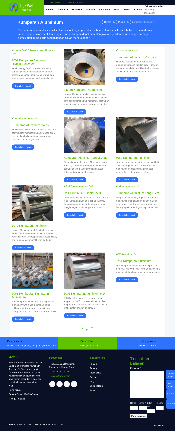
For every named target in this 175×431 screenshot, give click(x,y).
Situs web (149, 404)
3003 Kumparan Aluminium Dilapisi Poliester (29, 62)
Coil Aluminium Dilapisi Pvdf (82, 193)
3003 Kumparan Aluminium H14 (85, 293)
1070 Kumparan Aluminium (29, 225)
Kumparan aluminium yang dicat (137, 193)
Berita (126, 9)
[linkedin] (168, 1)
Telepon (159, 403)
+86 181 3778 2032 (75, 2)
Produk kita (95, 373)
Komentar (135, 368)
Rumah (49, 9)
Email (142, 403)
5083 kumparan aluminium (133, 157)
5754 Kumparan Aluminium (133, 261)
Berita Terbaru (96, 386)
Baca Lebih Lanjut (23, 86)
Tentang (62, 9)
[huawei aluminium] (22, 7)
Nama (133, 403)
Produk (76, 9)
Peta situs (159, 425)
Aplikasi (90, 9)
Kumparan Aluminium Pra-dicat (136, 57)
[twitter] (166, 1)
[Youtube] (171, 1)
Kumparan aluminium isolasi (30, 125)
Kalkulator (104, 9)
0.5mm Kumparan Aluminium (83, 89)
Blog (116, 9)
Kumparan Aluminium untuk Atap (85, 157)
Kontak (138, 9)
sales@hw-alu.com (56, 2)
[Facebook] (164, 1)
